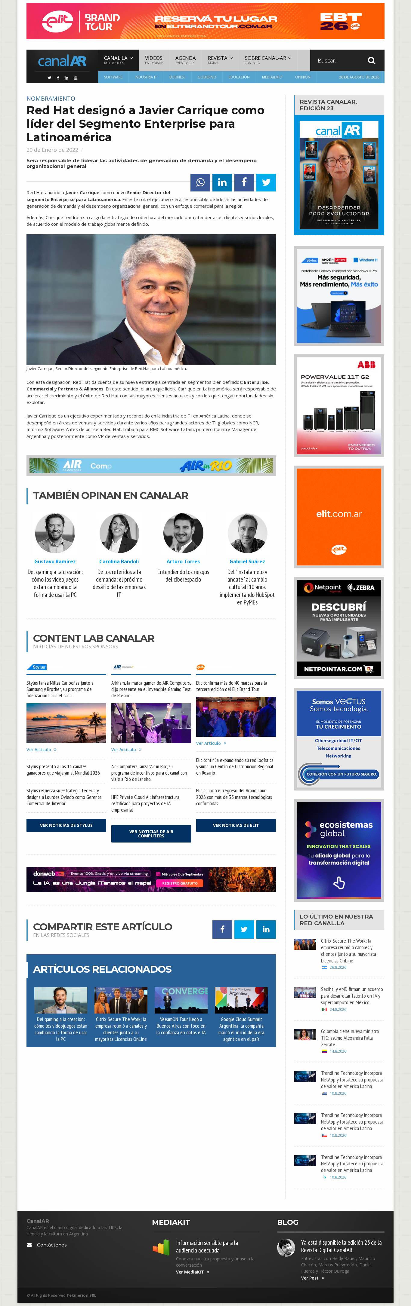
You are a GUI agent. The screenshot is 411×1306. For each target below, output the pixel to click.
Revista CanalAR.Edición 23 (328, 105)
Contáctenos (51, 1245)
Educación (239, 77)
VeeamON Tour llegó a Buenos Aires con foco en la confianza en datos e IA (181, 1025)
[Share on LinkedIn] (222, 182)
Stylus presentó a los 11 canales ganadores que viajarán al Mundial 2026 (63, 769)
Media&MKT (272, 77)
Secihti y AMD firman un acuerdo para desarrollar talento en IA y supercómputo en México (352, 995)
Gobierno (207, 77)
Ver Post (310, 1278)
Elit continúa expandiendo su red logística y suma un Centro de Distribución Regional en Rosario (234, 766)
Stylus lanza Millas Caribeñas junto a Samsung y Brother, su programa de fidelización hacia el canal (60, 689)
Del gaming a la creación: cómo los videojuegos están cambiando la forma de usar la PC (60, 1028)
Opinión (303, 77)
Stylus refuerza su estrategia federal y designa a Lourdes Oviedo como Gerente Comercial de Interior (64, 796)
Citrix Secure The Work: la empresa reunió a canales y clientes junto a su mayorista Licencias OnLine (121, 1028)
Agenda (185, 59)
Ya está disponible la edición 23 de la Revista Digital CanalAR (341, 1246)
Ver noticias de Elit (236, 825)
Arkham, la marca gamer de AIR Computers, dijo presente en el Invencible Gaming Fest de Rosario (151, 689)
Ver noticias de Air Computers (151, 834)
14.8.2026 (338, 1051)
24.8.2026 (338, 1009)
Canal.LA (329, 923)
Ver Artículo (38, 750)
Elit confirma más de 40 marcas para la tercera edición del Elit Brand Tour (231, 686)
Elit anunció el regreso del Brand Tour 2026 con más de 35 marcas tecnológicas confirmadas (234, 796)
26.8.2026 (338, 967)
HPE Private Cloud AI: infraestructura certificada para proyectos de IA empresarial (145, 803)
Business (177, 77)
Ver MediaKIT (190, 1272)
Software (113, 77)
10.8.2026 (338, 1093)
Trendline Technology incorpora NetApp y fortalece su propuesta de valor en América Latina (352, 1079)
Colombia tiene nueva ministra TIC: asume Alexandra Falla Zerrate (350, 1037)
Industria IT (146, 77)
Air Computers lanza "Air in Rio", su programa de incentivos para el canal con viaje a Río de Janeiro (149, 772)
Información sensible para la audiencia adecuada (207, 1246)
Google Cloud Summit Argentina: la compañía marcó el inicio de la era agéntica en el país (241, 1028)
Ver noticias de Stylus (66, 825)
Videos (154, 59)
